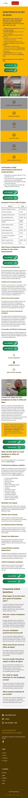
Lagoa (3, 775)
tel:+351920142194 (10, 715)
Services (5, 758)
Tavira (3, 780)
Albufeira (4, 772)
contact (7, 719)
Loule (3, 783)
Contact (5, 760)
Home (4, 752)
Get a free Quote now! (15, 3)
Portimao (4, 778)
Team (4, 755)
